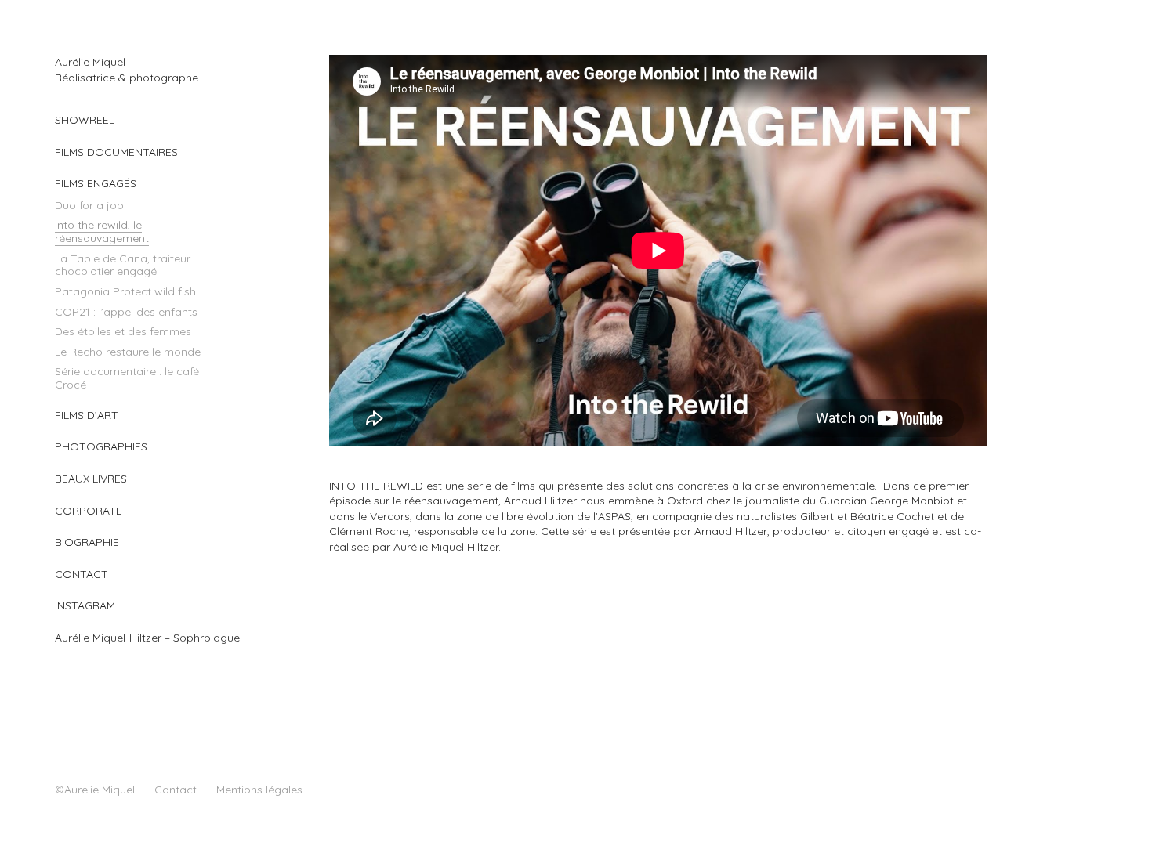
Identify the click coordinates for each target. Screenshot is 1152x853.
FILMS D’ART (86, 415)
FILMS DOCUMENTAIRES (116, 152)
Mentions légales (259, 790)
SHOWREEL (84, 120)
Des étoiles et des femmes (123, 331)
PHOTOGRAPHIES (101, 446)
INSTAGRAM (85, 605)
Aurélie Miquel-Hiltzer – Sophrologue (147, 638)
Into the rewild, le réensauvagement (102, 231)
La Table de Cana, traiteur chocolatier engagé (122, 265)
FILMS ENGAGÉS (95, 183)
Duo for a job (89, 205)
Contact (175, 790)
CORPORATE (88, 511)
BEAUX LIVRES (91, 479)
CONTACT (81, 574)
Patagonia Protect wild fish (125, 291)
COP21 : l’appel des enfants (126, 312)
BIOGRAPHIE (87, 542)
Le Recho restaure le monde (128, 352)
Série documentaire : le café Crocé (127, 378)
